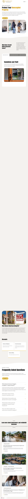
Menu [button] (25, 1)
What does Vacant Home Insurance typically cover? (8, 394)
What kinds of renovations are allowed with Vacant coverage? (9, 399)
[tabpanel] (14, 71)
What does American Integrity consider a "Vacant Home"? (9, 384)
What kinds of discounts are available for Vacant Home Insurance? (8, 404)
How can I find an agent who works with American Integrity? (9, 409)
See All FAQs (5, 378)
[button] (4, 498)
